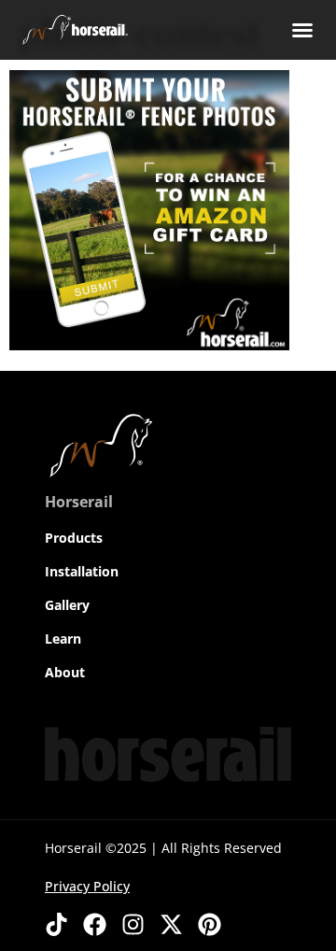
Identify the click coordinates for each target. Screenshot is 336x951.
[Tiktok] (56, 924)
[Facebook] (94, 924)
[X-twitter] (171, 924)
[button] (302, 30)
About (65, 672)
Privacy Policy (87, 886)
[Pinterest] (209, 924)
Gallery (67, 605)
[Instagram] (133, 924)
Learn (63, 638)
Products (74, 537)
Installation (82, 571)
